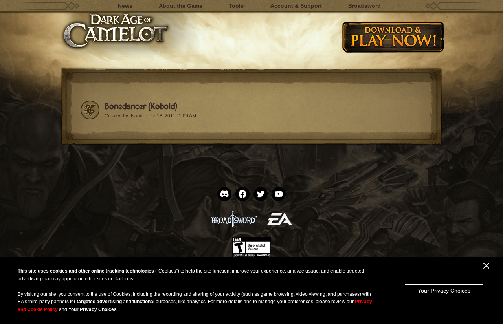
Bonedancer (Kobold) (141, 106)
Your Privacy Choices (444, 290)
